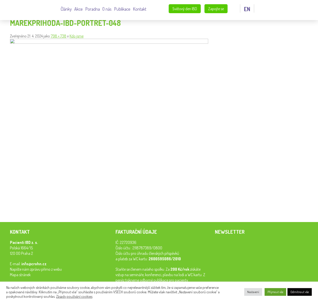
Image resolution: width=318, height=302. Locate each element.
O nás (107, 9)
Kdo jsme (76, 36)
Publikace (122, 9)
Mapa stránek (20, 274)
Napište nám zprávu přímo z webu (36, 269)
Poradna (92, 9)
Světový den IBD (184, 8)
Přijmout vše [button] (275, 292)
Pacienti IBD (32, 9)
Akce (78, 9)
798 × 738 (58, 36)
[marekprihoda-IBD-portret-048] (109, 42)
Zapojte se (216, 8)
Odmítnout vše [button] (299, 292)
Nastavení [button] (253, 292)
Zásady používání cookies (74, 296)
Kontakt (139, 9)
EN (247, 8)
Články (66, 9)
